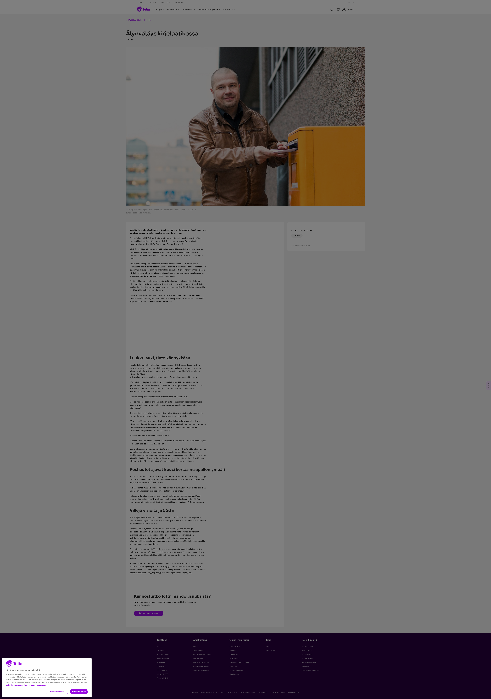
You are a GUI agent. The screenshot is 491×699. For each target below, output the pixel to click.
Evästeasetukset (57, 692)
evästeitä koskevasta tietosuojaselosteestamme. (26, 685)
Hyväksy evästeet (78, 692)
